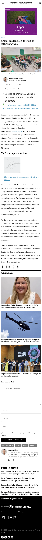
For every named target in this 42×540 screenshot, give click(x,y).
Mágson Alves (13, 450)
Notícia (3, 37)
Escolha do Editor (7, 445)
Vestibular (33, 445)
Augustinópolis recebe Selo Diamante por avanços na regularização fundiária (21, 375)
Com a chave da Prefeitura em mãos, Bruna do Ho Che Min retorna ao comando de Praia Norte (19, 306)
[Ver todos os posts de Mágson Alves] (5, 79)
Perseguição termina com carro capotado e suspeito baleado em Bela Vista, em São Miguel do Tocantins (20, 340)
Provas (18, 445)
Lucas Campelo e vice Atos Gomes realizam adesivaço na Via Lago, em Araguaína (17, 479)
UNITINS (25, 445)
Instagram (22, 80)
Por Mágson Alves (16, 78)
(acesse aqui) (17, 131)
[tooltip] (2, 266)
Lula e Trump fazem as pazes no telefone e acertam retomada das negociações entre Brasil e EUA (20, 472)
